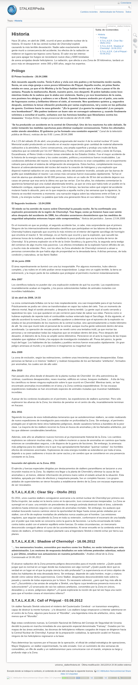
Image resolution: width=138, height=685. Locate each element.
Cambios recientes (89, 12)
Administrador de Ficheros (112, 12)
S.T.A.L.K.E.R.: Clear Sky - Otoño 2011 (112, 42)
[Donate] (68, 678)
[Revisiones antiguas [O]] (135, 40)
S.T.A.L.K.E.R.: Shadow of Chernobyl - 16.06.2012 (111, 47)
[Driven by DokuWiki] (124, 678)
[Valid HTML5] (96, 678)
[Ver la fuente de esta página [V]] (135, 35)
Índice (128, 12)
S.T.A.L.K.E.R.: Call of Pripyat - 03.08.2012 (114, 52)
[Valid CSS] (110, 678)
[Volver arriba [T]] (135, 51)
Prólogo (103, 38)
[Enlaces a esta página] (135, 45)
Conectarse (126, 3)
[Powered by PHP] (82, 678)
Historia (18, 21)
